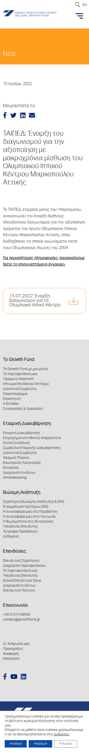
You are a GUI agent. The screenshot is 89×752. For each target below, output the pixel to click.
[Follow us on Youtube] (13, 677)
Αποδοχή (16, 743)
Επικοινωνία (15, 605)
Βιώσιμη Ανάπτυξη (21, 493)
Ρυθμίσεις (65, 743)
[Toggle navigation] (79, 16)
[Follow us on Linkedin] (23, 677)
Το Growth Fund (18, 360)
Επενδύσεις (14, 551)
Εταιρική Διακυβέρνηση (27, 424)
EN (85, 5)
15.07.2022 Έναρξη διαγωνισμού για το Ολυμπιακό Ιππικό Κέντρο (35, 301)
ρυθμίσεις (61, 734)
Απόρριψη (40, 743)
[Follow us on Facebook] (5, 677)
